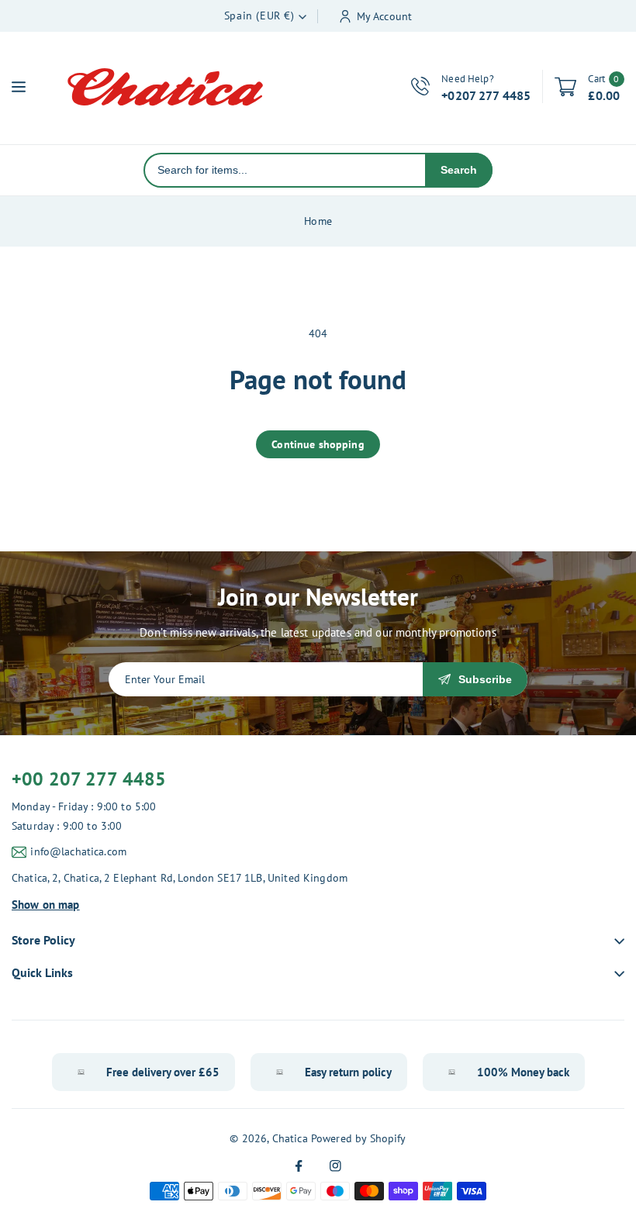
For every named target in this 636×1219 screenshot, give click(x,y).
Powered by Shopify (358, 1138)
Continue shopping (318, 444)
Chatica (290, 1138)
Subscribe (485, 679)
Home (318, 221)
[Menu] (19, 87)
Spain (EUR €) (259, 15)
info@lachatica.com (78, 851)
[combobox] (285, 170)
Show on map (46, 904)
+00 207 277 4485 (89, 779)
